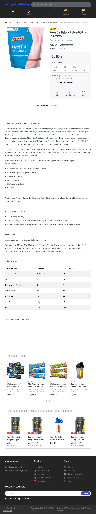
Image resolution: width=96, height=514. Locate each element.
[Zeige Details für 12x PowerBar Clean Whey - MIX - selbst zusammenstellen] (37, 370)
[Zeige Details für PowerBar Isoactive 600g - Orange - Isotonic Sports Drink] (15, 425)
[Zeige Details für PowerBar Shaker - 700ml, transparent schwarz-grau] (80, 370)
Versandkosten (67, 78)
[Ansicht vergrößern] (25, 48)
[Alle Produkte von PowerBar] (53, 29)
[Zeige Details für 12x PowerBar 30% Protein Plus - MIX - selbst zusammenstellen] (15, 370)
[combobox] (61, 5)
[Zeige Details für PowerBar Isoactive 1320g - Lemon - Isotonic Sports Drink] (80, 425)
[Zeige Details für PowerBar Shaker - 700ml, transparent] (59, 425)
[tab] (42, 106)
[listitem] (25, 48)
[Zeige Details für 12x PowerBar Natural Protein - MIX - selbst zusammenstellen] (59, 370)
